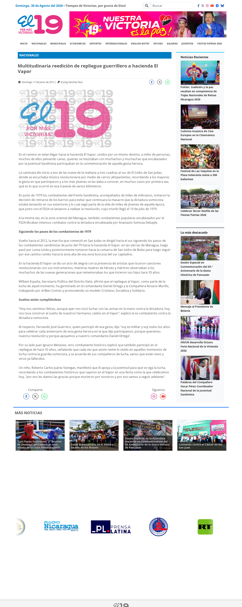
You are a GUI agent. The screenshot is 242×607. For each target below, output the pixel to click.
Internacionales (116, 43)
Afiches (158, 43)
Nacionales (39, 43)
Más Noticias (28, 412)
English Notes (140, 43)
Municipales (58, 43)
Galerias (172, 43)
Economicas (78, 43)
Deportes (96, 43)
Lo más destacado (194, 232)
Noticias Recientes (194, 57)
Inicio (24, 43)
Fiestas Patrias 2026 (209, 43)
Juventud (187, 43)
